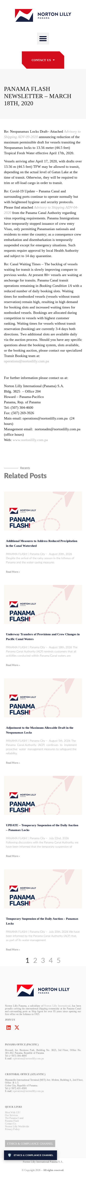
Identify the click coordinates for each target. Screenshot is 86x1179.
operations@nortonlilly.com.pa (26, 361)
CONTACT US (41, 60)
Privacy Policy (12, 1129)
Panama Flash (12, 1120)
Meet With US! (12, 1112)
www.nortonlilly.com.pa (30, 440)
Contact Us (10, 1123)
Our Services (11, 1115)
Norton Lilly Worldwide (17, 1126)
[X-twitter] (16, 1027)
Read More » (13, 572)
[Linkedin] (8, 1027)
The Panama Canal (14, 1118)
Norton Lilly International (57, 1005)
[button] (43, 39)
